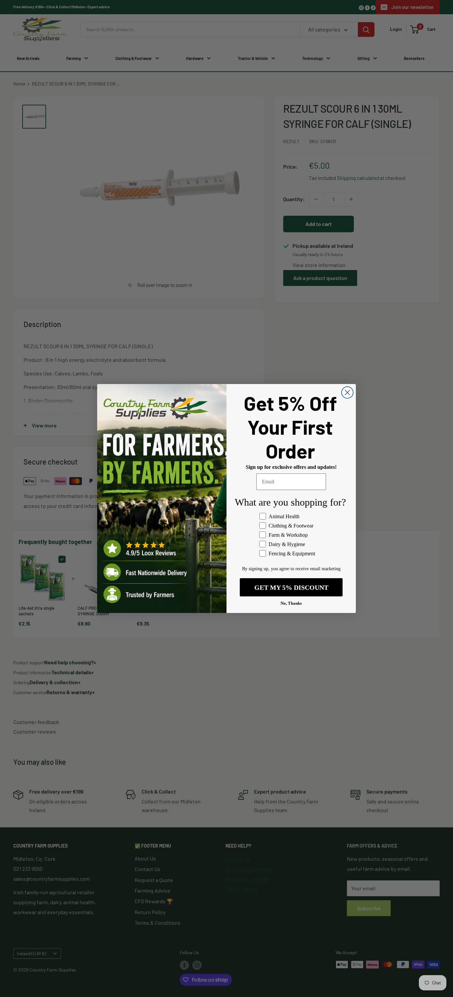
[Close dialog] (347, 392)
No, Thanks (291, 603)
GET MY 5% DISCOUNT (291, 587)
